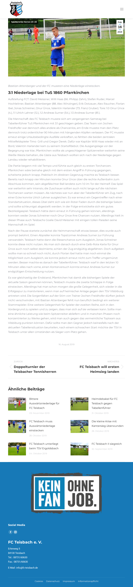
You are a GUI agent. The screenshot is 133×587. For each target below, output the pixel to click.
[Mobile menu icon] (122, 9)
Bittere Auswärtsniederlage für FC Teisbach (44, 403)
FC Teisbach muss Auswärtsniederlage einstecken (42, 426)
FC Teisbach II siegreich (107, 443)
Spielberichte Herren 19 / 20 (24, 22)
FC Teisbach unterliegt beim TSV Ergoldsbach (44, 446)
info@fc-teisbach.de (27, 567)
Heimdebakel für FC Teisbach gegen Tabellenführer (105, 403)
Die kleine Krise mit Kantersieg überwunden (108, 423)
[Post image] (17, 404)
